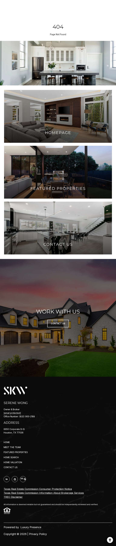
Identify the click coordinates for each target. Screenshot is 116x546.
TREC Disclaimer (13, 496)
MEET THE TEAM (12, 447)
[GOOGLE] (23, 479)
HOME (7, 442)
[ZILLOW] (15, 479)
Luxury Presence (30, 527)
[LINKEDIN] (7, 479)
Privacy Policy (38, 534)
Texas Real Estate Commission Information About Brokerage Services (44, 492)
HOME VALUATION (13, 462)
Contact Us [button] (58, 323)
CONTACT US (11, 467)
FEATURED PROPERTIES (16, 452)
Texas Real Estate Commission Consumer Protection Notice (38, 488)
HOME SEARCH (11, 457)
